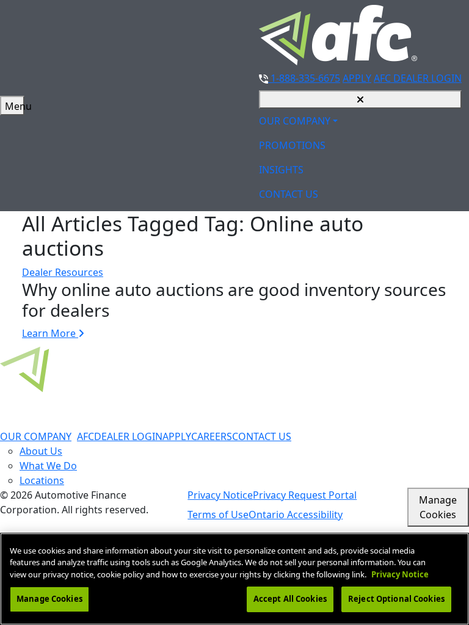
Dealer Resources (62, 272)
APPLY (357, 78)
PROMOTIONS (292, 145)
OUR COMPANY (294, 121)
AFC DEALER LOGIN (418, 78)
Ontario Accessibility (296, 514)
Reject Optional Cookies (396, 598)
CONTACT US (288, 194)
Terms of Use (218, 514)
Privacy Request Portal (305, 495)
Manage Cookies (438, 507)
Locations (42, 480)
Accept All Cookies (290, 598)
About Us (41, 451)
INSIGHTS (281, 169)
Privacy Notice (220, 495)
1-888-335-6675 (304, 78)
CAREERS (211, 436)
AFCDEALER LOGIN (119, 436)
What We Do (48, 465)
